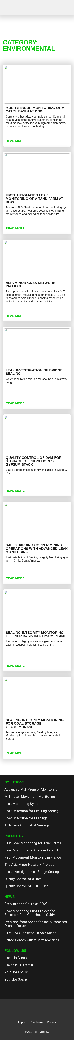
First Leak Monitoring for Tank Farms (32, 843)
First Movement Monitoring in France (32, 857)
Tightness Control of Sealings (27, 825)
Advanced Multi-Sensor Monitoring (30, 789)
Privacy (51, 1022)
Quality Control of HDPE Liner (27, 886)
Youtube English (16, 972)
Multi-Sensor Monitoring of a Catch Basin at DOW (35, 109)
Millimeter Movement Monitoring (29, 797)
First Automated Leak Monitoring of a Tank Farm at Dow (34, 198)
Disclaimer (37, 1022)
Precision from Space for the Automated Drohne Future (35, 924)
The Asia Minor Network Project (29, 865)
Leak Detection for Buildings (25, 818)
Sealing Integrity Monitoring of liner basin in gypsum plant (36, 634)
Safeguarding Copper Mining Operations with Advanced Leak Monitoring (37, 548)
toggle (67, 7)
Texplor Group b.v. (19, 8)
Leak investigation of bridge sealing (34, 371)
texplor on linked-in (8, 989)
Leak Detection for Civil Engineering (31, 811)
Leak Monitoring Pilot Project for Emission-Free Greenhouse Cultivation (33, 913)
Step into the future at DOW (25, 904)
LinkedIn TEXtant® (18, 965)
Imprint (22, 1022)
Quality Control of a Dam (23, 879)
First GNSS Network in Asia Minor (30, 933)
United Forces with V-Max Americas (31, 940)
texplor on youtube (17, 989)
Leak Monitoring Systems (23, 804)
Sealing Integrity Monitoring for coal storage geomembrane (35, 723)
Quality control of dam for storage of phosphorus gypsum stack (33, 461)
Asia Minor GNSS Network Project (30, 284)
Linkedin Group (15, 958)
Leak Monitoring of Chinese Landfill (31, 850)
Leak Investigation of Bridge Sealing (31, 872)
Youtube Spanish (16, 979)
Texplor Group (37, 1009)
